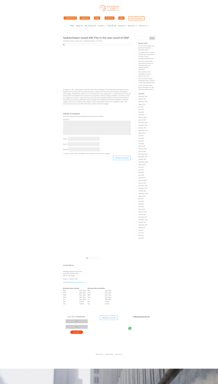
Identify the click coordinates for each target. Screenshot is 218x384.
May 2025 (141, 112)
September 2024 (143, 130)
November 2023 (142, 157)
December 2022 (142, 185)
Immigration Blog (89, 41)
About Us (79, 26)
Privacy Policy (109, 354)
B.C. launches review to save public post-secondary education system (146, 48)
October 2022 (142, 191)
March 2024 (141, 146)
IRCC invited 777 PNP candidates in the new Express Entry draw (144, 74)
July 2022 (140, 198)
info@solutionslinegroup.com (76, 282)
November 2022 (142, 188)
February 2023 (142, 180)
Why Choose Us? (90, 26)
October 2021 (142, 222)
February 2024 (142, 149)
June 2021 (141, 233)
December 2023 (142, 154)
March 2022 (141, 209)
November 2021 (142, 220)
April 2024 (141, 143)
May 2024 (141, 141)
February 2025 (142, 117)
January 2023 (142, 183)
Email (65, 144)
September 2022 (143, 193)
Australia (121, 26)
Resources (131, 26)
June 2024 (141, 138)
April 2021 (141, 238)
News (121, 18)
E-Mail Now (85, 18)
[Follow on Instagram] (146, 321)
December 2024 (142, 122)
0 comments (98, 41)
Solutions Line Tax (109, 318)
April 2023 (141, 175)
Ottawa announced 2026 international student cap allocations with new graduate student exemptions (145, 65)
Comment (66, 119)
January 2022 (142, 214)
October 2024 (142, 128)
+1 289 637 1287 (70, 18)
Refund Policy (99, 354)
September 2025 (143, 101)
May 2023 (141, 172)
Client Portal (111, 26)
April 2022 (141, 206)
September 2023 (143, 162)
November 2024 (142, 125)
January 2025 (142, 120)
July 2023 (140, 167)
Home (72, 26)
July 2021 (140, 230)
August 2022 (141, 196)
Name (65, 139)
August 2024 (141, 133)
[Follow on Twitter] (139, 321)
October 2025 (142, 99)
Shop (97, 18)
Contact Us (142, 26)
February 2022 (142, 212)
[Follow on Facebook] (136, 321)
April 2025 (141, 114)
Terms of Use (118, 354)
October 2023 (142, 159)
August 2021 (141, 227)
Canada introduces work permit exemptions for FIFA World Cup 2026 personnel (146, 87)
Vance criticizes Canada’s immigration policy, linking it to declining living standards (146, 81)
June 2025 (141, 109)
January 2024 (142, 151)
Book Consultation (136, 18)
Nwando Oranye (69, 41)
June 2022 (141, 201)
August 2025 (141, 104)
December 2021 (142, 217)
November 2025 (142, 96)
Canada (101, 26)
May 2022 (141, 204)
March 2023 (141, 177)
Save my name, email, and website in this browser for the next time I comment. (87, 153)
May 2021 (141, 235)
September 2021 (143, 225)
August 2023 (141, 164)
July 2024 (140, 135)
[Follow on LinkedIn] (143, 321)
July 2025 (140, 107)
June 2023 (141, 170)
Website (65, 149)
